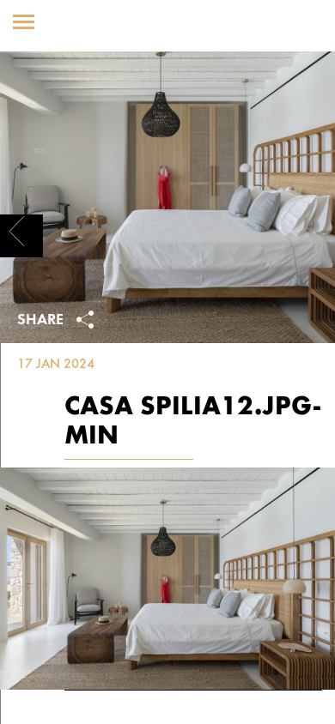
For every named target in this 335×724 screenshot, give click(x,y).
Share (42, 321)
